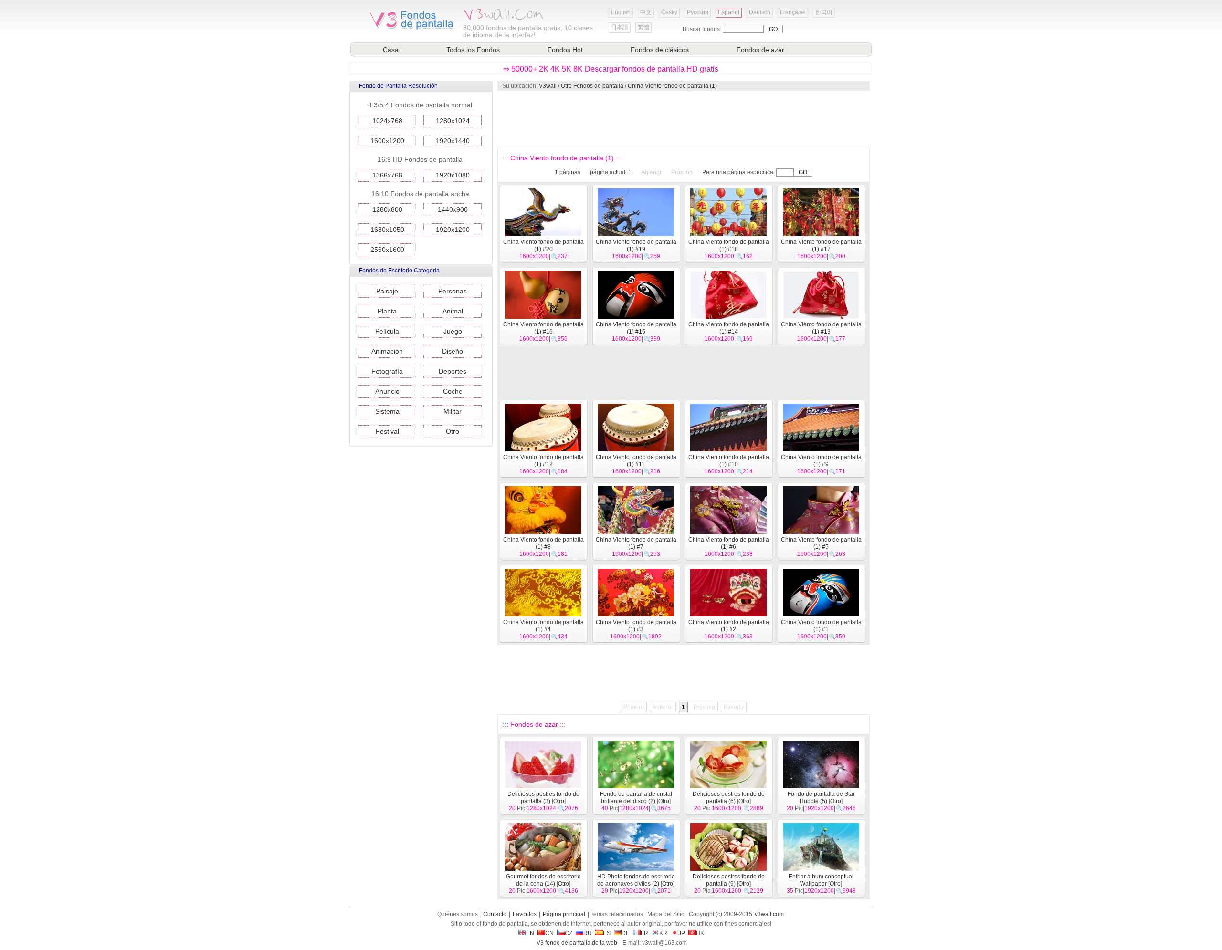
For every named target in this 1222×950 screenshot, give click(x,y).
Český (669, 12)
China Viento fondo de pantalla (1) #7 (636, 543)
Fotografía (387, 371)
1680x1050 (387, 229)
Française (793, 12)
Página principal (564, 914)
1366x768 (387, 175)
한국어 (823, 12)
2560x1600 (387, 249)
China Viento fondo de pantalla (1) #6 (728, 543)
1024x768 (387, 121)
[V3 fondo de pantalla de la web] (412, 28)
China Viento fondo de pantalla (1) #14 (728, 328)
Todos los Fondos (473, 49)
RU (587, 933)
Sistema (387, 411)
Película (387, 331)
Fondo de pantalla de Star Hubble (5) (821, 797)
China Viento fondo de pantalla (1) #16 (543, 328)
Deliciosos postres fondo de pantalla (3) (543, 797)
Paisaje (387, 291)
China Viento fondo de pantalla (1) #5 (821, 543)
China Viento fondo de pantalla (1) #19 (636, 245)
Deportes (452, 371)
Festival (387, 431)
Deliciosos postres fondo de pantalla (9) (729, 880)
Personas (452, 291)
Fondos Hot (565, 49)
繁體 (643, 27)
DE (626, 933)
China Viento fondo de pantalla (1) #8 (543, 543)
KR (663, 933)
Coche (453, 391)
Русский (697, 12)
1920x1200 (453, 229)
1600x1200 (387, 141)
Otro (452, 431)
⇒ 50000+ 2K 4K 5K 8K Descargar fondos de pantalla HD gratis (610, 69)
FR (644, 933)
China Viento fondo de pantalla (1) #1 (821, 626)
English (621, 12)
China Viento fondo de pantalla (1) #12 (543, 461)
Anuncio (387, 391)
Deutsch (759, 12)
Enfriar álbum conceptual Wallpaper (821, 880)
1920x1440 (453, 141)
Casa (391, 49)
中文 (646, 12)
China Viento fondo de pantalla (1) (672, 86)
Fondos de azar (760, 49)
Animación (387, 351)
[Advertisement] (683, 119)
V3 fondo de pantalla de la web (577, 943)
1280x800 (387, 209)
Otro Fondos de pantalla (592, 86)
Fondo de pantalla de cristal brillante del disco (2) (636, 797)
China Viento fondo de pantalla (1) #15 (636, 328)
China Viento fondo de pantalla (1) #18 (728, 245)
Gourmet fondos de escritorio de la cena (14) (543, 880)
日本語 (619, 27)
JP (681, 933)
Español (728, 12)
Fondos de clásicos (660, 49)
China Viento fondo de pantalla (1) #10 (728, 461)
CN (549, 933)
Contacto (494, 914)
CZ (568, 933)
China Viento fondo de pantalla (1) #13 (821, 328)
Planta (387, 311)
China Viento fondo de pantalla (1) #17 (821, 245)
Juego (452, 331)
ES (607, 933)
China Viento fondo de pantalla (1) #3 (636, 626)
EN (530, 933)
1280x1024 (453, 121)
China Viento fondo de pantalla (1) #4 (543, 626)
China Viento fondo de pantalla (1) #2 (728, 626)
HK (700, 933)
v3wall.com (769, 914)
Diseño (452, 351)
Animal (452, 311)
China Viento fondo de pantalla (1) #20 (543, 245)
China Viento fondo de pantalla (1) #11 (636, 461)
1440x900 (453, 209)
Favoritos (525, 914)
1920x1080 (453, 175)
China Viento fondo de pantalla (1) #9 (821, 461)
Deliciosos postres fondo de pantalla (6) (729, 797)
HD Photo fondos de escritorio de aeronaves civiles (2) (636, 880)
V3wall (548, 86)
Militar (452, 411)
